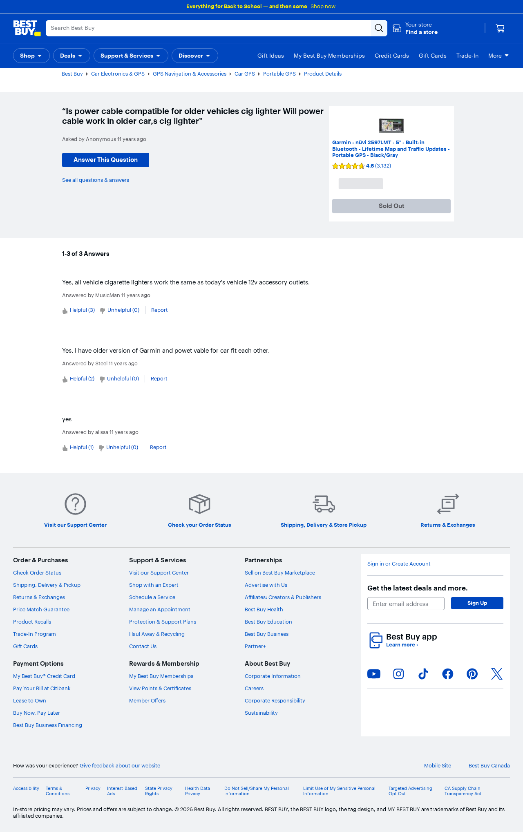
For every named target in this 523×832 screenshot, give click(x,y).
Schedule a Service (152, 597)
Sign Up (477, 602)
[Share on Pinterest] (472, 673)
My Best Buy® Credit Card (44, 676)
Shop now (323, 6)
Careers (254, 688)
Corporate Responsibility (275, 700)
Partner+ (255, 646)
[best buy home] (27, 28)
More (495, 55)
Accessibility (26, 788)
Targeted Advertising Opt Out (410, 791)
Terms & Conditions (57, 791)
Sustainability (261, 712)
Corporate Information (273, 676)
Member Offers (147, 700)
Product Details (323, 73)
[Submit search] (379, 28)
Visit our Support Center (159, 572)
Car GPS (245, 73)
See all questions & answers (95, 180)
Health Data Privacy (197, 791)
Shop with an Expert (154, 585)
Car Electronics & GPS (118, 73)
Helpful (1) (82, 447)
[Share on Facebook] (447, 673)
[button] (415, 28)
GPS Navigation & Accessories (189, 73)
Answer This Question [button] (106, 159)
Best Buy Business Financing (47, 725)
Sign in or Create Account (399, 564)
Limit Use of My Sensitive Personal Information (339, 791)
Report (159, 309)
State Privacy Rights (158, 791)
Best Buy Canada (489, 766)
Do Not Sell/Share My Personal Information (256, 791)
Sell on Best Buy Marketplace (280, 572)
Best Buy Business (266, 634)
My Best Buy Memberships (161, 676)
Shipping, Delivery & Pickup (46, 585)
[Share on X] (496, 673)
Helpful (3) (82, 309)
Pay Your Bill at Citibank (42, 688)
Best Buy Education (268, 621)
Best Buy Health (264, 609)
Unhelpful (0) (123, 309)
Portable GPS (279, 73)
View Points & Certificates (160, 688)
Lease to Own (29, 700)
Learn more (402, 645)
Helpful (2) (82, 378)
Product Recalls (32, 621)
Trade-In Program (34, 634)
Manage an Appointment (159, 609)
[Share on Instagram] (398, 673)
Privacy (93, 788)
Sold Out (392, 206)
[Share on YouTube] (373, 673)
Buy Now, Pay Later (36, 712)
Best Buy (72, 73)
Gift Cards (25, 646)
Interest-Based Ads (122, 791)
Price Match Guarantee (41, 609)
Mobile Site (437, 766)
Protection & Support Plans (162, 621)
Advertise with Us (266, 585)
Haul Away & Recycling (157, 634)
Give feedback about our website (120, 766)
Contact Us (142, 646)
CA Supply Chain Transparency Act (463, 791)
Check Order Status (37, 572)
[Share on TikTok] (423, 673)
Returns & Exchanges (39, 597)
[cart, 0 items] (500, 28)
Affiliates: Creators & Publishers (283, 597)
